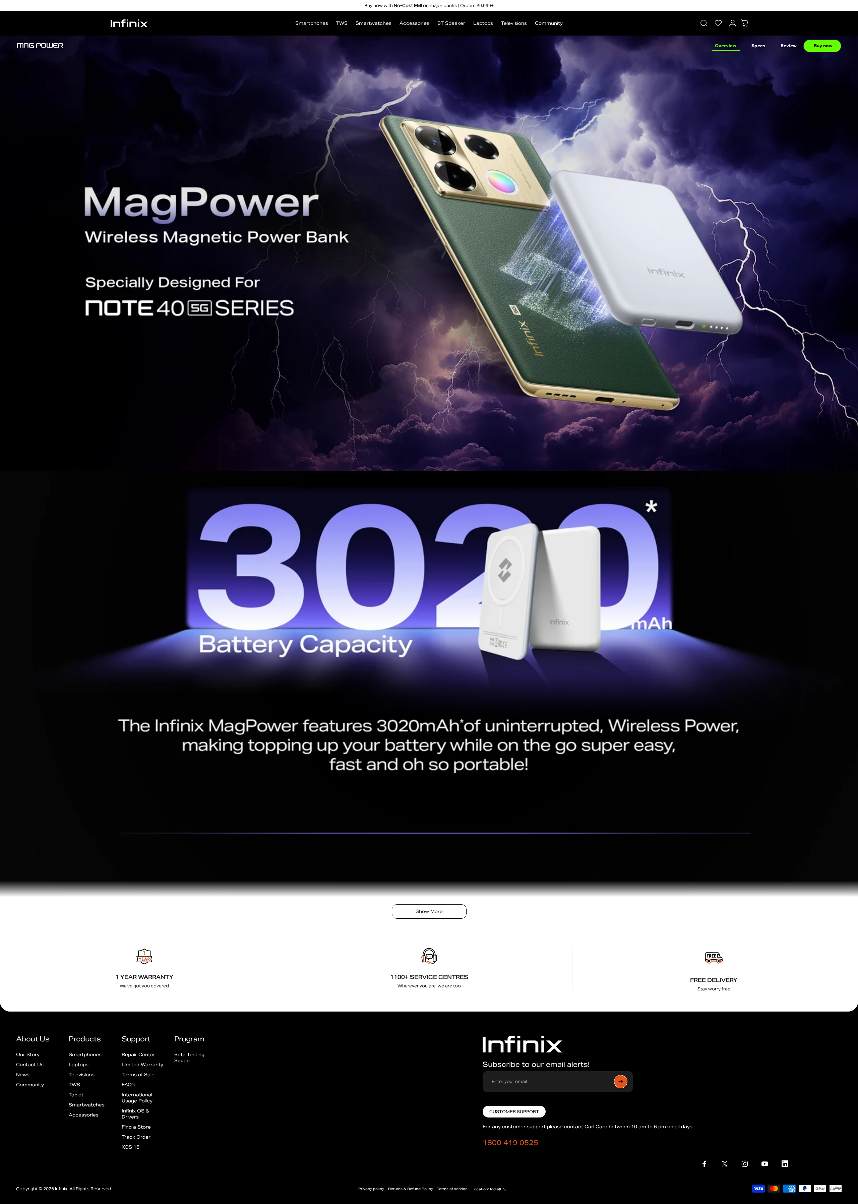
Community (30, 1085)
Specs (758, 46)
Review (789, 46)
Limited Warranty (142, 1065)
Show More (429, 911)
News (22, 1075)
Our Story (28, 1054)
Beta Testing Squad (189, 1058)
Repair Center (138, 1054)
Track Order (136, 1137)
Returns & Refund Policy (410, 1189)
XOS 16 (130, 1147)
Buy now (823, 46)
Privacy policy (371, 1189)
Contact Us (30, 1065)
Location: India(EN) (489, 1189)
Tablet (76, 1095)
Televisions (82, 1075)
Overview (725, 46)
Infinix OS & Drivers (135, 1114)
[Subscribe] (620, 1081)
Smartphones (85, 1054)
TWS (74, 1085)
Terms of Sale (138, 1075)
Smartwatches (87, 1105)
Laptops (78, 1065)
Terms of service (452, 1189)
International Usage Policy (137, 1098)
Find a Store (136, 1127)
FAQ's (128, 1085)
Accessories (84, 1115)
